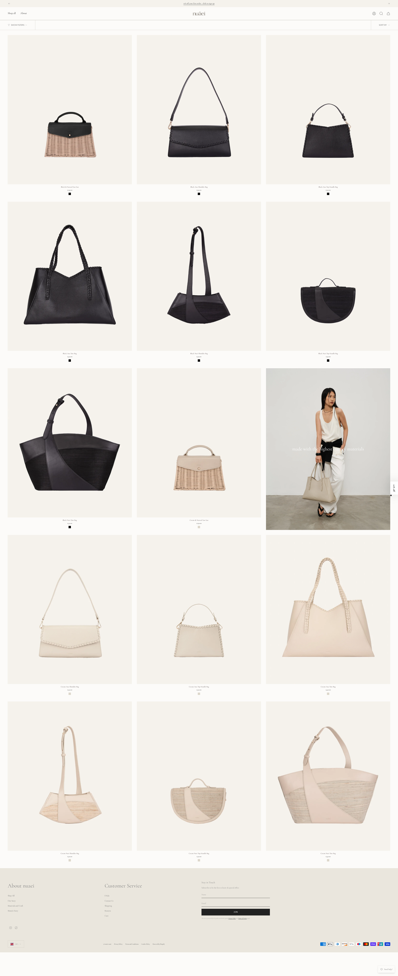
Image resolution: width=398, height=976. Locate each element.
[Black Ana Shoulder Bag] (199, 109)
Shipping (108, 906)
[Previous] (9, 3)
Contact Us (109, 901)
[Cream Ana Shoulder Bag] (70, 609)
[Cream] (199, 527)
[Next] (388, 3)
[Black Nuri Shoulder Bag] (199, 276)
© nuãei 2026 (107, 944)
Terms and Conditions (132, 944)
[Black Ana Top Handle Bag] (328, 109)
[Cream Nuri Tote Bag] (328, 776)
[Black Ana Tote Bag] (70, 276)
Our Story (12, 901)
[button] (11, 13)
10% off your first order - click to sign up (199, 3)
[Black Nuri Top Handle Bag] (328, 276)
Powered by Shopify (159, 944)
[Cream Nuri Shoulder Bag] (70, 776)
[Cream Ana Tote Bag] (328, 609)
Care (106, 916)
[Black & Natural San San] (70, 109)
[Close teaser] (391, 495)
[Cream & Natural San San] (199, 442)
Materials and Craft (15, 906)
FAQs (107, 895)
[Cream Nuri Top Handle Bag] (199, 776)
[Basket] (388, 13)
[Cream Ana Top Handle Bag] (199, 609)
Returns (108, 911)
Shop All (11, 895)
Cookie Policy (145, 944)
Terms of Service (242, 918)
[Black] (70, 194)
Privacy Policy (232, 918)
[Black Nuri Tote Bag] (70, 442)
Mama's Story (13, 911)
